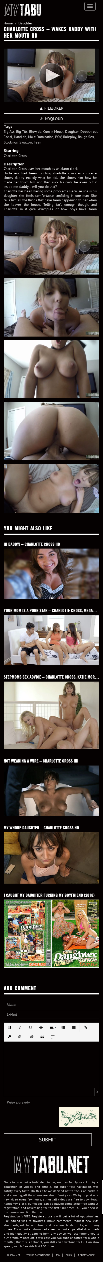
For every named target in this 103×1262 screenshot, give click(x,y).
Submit (47, 1139)
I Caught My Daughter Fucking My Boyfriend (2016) (49, 895)
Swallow (26, 142)
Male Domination (41, 137)
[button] (9, 1027)
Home (8, 23)
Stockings (11, 142)
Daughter (25, 23)
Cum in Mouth (53, 131)
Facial (8, 137)
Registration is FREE (17, 1216)
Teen (37, 142)
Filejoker (53, 108)
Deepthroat (89, 131)
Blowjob (35, 131)
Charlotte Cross (15, 155)
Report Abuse (86, 1255)
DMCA (69, 1255)
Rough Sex (86, 137)
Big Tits (22, 131)
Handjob (20, 137)
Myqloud (53, 118)
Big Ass (9, 131)
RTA (58, 1255)
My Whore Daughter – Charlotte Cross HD (41, 827)
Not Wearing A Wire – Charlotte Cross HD (41, 761)
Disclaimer (13, 1255)
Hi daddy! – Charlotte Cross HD (32, 544)
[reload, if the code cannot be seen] (79, 1117)
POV (58, 137)
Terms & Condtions (38, 1255)
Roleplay (69, 137)
